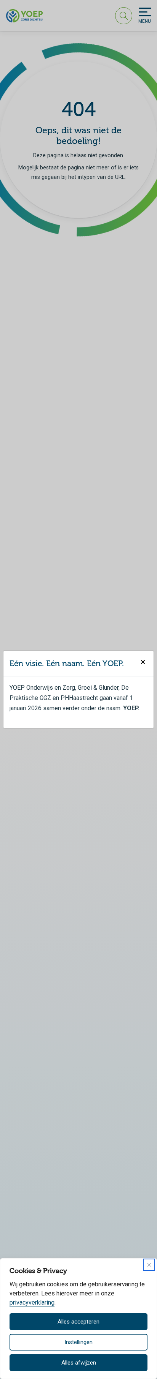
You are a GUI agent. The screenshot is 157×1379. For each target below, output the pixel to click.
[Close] (149, 1264)
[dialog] (78, 1318)
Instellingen (78, 1342)
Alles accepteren (78, 1321)
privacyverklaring (32, 1302)
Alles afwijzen (78, 1362)
